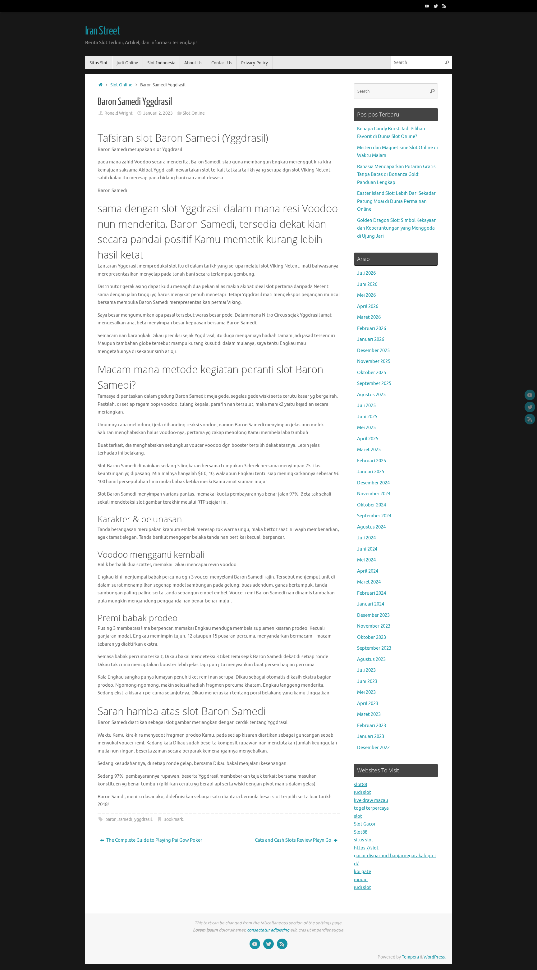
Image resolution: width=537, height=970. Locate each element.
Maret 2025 (369, 450)
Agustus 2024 (371, 527)
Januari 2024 (370, 604)
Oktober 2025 (371, 373)
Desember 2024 (373, 483)
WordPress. (435, 957)
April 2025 (367, 439)
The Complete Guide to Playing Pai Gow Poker (153, 840)
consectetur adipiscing (268, 930)
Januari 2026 (370, 339)
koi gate (362, 872)
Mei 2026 (366, 295)
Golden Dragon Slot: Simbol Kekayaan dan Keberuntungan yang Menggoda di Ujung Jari (397, 228)
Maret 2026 (369, 317)
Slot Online (121, 85)
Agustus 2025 (371, 395)
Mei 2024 (366, 560)
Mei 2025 (366, 428)
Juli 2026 (366, 273)
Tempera (410, 957)
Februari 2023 (371, 726)
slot (358, 816)
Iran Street (102, 31)
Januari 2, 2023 (158, 113)
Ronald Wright (118, 113)
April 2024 (367, 571)
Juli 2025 (366, 406)
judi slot (362, 792)
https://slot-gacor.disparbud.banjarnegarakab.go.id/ (395, 856)
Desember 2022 (373, 748)
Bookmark (173, 819)
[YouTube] (427, 6)
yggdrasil (143, 819)
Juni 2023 (367, 681)
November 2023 (373, 626)
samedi (125, 819)
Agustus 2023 (371, 659)
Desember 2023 (373, 615)
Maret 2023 (369, 714)
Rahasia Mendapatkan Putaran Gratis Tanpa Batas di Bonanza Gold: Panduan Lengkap (396, 174)
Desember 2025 (373, 351)
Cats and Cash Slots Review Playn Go (293, 840)
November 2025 (373, 361)
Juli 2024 (366, 538)
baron (111, 819)
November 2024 (373, 494)
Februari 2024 (371, 593)
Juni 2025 (367, 417)
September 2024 (374, 516)
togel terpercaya (371, 808)
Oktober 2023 (371, 637)
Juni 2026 (367, 284)
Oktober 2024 (371, 505)
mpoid (361, 880)
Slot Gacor (365, 824)
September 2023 (374, 648)
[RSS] (444, 6)
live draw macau (371, 800)
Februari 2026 (371, 329)
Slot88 (360, 832)
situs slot (363, 840)
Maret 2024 (369, 582)
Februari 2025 (371, 461)
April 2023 (367, 704)
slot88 (360, 785)
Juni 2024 (367, 549)
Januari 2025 (370, 472)
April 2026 (367, 306)
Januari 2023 (370, 736)
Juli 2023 (366, 670)
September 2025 (374, 384)
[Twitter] (435, 6)
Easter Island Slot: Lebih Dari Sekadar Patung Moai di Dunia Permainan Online (396, 201)
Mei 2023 (366, 692)
